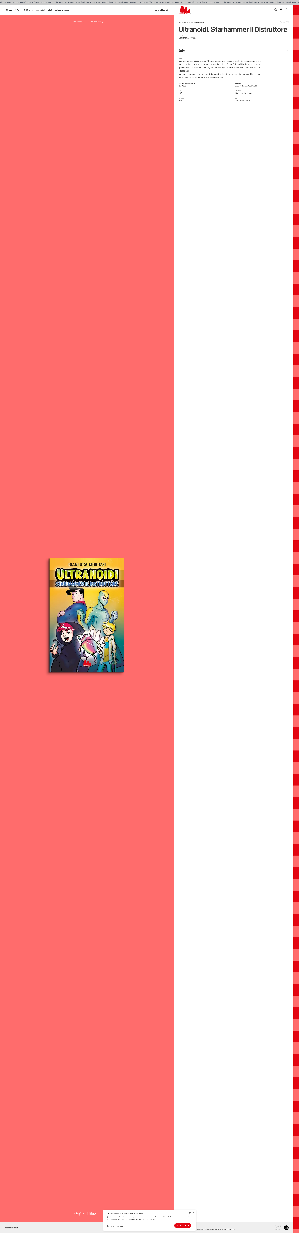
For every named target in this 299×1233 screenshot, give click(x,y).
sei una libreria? (161, 10)
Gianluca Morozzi (187, 38)
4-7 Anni (18, 10)
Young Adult (40, 10)
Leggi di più (151, 1219)
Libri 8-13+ (182, 22)
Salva (283, 22)
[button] (115, 1226)
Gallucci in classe (62, 10)
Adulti (50, 10)
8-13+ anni (28, 10)
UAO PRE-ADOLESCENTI (197, 22)
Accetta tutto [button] (183, 1225)
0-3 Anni (9, 10)
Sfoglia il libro (87, 1214)
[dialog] (149, 1220)
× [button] (193, 1213)
